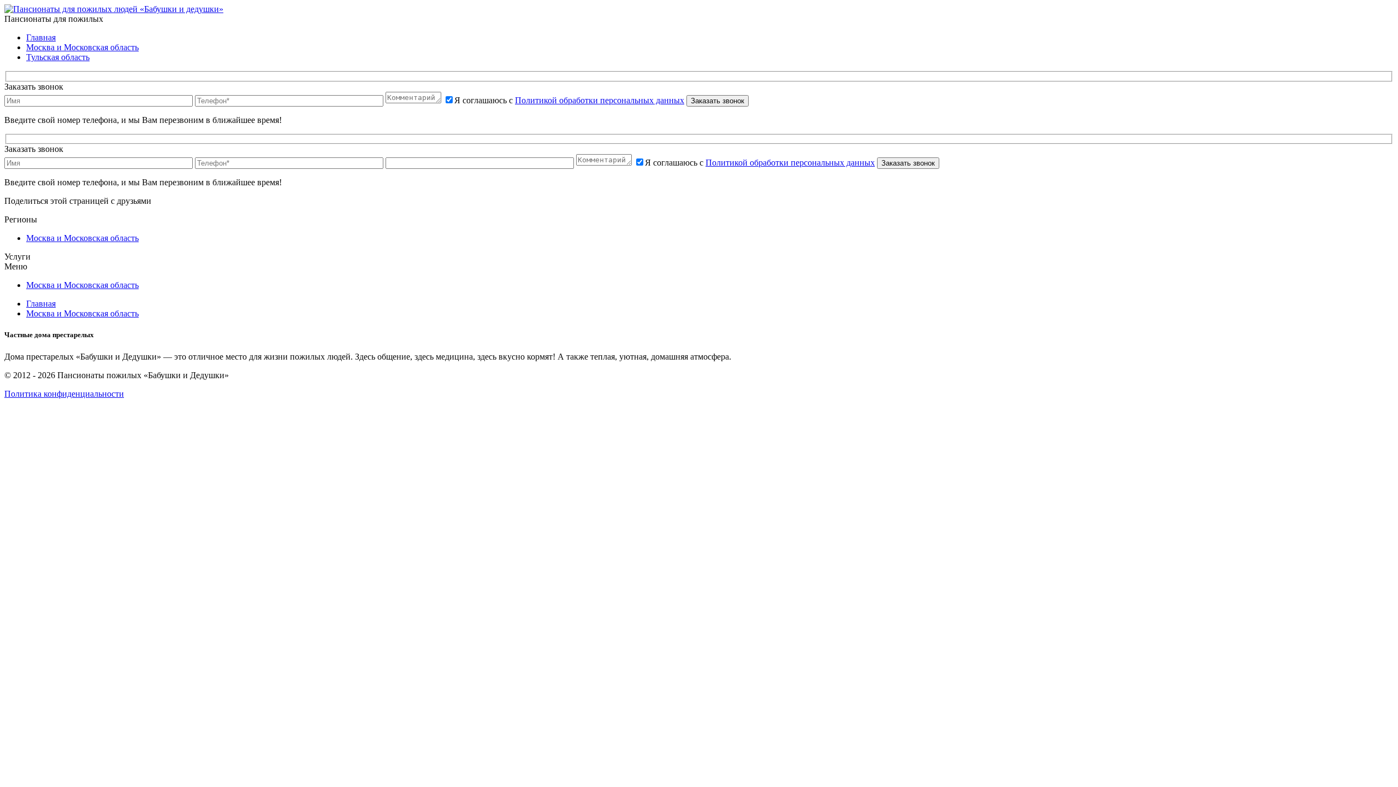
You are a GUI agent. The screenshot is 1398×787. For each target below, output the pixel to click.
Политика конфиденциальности (64, 393)
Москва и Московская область (82, 47)
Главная (41, 37)
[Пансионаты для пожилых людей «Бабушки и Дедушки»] (113, 9)
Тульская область (58, 57)
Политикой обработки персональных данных (599, 100)
